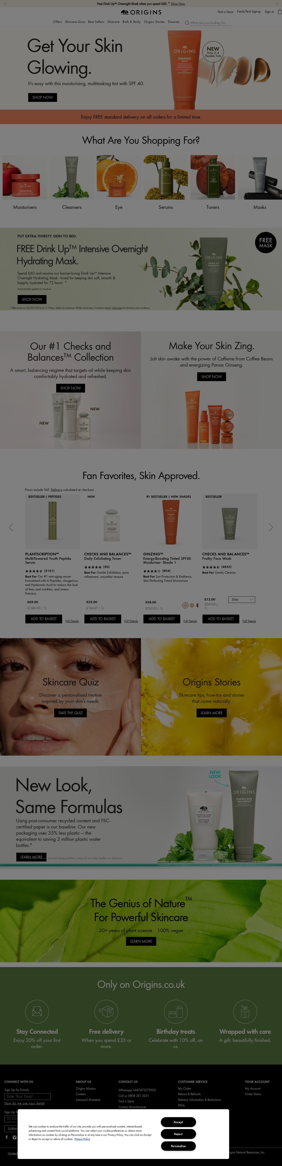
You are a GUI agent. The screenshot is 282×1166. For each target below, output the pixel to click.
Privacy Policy (82, 1139)
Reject (178, 1134)
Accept (178, 1122)
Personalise (178, 1146)
